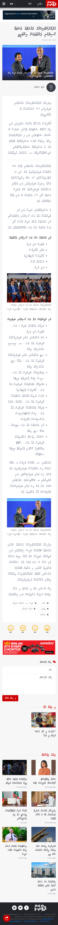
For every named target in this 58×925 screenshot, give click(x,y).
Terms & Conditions (30, 921)
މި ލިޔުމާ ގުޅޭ (49, 707)
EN (11, 3)
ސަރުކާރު (43, 615)
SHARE (6, 919)
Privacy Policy (44, 921)
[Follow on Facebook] (26, 907)
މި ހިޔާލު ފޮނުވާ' (10, 698)
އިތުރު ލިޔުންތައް (48, 755)
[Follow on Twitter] (20, 907)
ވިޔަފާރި (44, 609)
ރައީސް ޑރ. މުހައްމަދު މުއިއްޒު (24, 603)
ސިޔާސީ (40, 4)
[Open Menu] (4, 4)
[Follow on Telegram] (14, 907)
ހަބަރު (30, 4)
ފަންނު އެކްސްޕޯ (28, 609)
